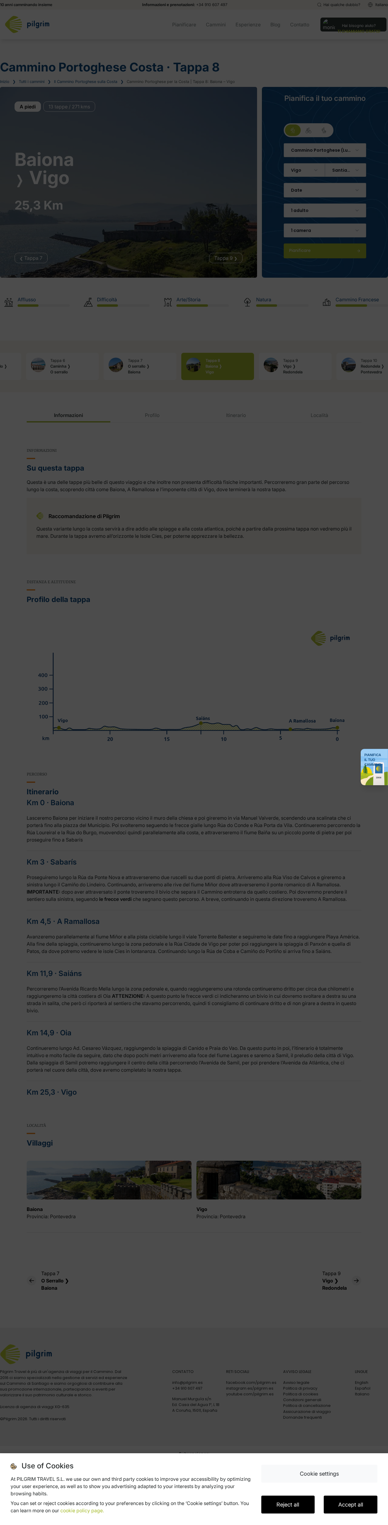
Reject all (287, 1504)
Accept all (350, 1504)
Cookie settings (319, 1473)
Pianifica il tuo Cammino (372, 760)
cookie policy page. (82, 1510)
